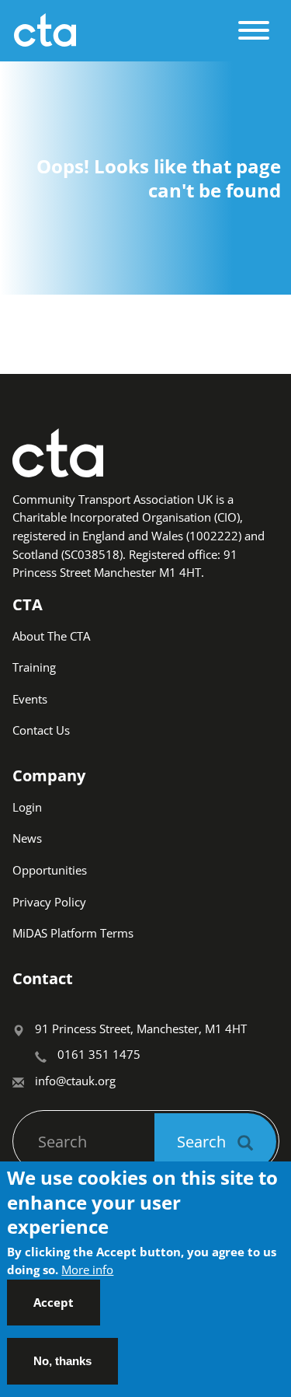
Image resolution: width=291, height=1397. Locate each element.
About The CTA (51, 636)
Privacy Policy (49, 902)
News (27, 838)
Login (27, 807)
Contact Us (41, 730)
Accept (53, 1302)
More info (87, 1269)
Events (29, 699)
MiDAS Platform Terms (72, 933)
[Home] (121, 30)
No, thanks (62, 1360)
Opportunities (49, 870)
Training (34, 667)
